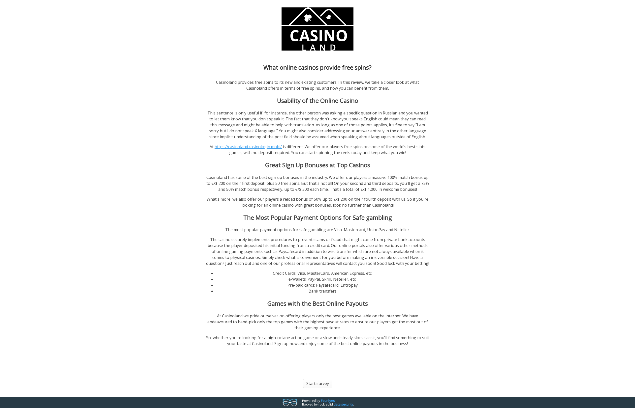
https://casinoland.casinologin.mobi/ (248, 146)
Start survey (317, 383)
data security (343, 404)
